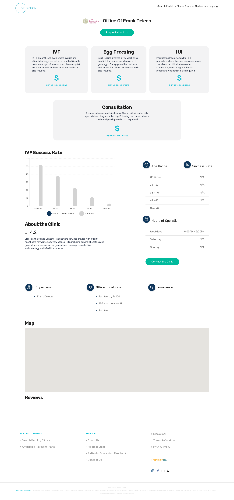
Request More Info (117, 32)
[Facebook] (157, 470)
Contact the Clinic (162, 261)
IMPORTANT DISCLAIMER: (24, 490)
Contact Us (95, 459)
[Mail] (163, 470)
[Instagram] (152, 470)
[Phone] (168, 470)
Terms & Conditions (165, 440)
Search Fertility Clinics (36, 440)
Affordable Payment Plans (38, 446)
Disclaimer (159, 433)
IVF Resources (97, 446)
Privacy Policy (161, 447)
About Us (93, 440)
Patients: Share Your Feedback (107, 453)
